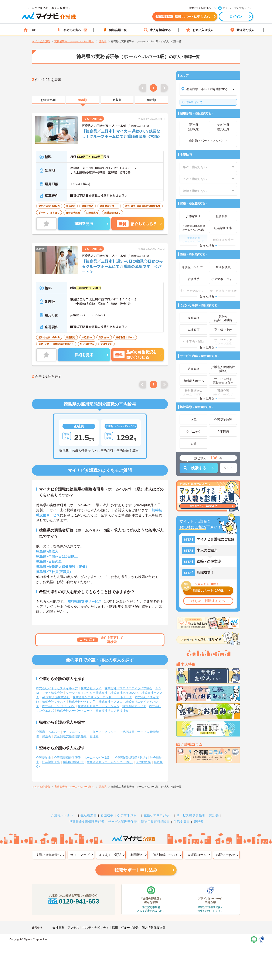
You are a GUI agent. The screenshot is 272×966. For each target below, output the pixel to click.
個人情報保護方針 (154, 927)
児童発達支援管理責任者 (70, 736)
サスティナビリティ (95, 927)
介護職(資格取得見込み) (131, 757)
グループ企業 (130, 927)
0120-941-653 (79, 901)
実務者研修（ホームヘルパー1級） (110, 762)
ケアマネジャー (128, 815)
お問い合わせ (225, 855)
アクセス (73, 927)
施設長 (46, 736)
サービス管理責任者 (122, 821)
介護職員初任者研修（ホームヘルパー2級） (83, 757)
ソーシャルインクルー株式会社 (87, 692)
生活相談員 (126, 732)
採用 (115, 927)
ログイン (236, 16)
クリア (228, 467)
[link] (48, 100)
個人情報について (165, 855)
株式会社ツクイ (91, 688)
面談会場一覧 (118, 30)
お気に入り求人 (203, 30)
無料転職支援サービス (85, 601)
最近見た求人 (245, 30)
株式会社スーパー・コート (75, 710)
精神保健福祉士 (73, 762)
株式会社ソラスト (54, 701)
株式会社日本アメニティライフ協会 (128, 688)
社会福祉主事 (51, 762)
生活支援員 (182, 821)
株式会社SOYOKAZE (124, 692)
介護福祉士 (43, 757)
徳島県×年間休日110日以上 (57, 556)
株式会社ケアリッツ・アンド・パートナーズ (102, 697)
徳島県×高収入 (47, 551)
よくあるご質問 (110, 855)
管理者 (94, 736)
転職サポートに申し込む (183, 16)
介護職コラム (197, 855)
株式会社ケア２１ (110, 701)
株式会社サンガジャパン (58, 706)
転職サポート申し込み (136, 870)
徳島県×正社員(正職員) (53, 572)
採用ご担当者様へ (48, 855)
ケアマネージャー (75, 732)
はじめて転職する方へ (208, 601)
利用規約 (136, 855)
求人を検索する (160, 30)
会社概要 (58, 927)
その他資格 (143, 762)
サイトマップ (79, 855)
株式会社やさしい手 (82, 701)
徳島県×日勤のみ (49, 561)
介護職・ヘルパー (48, 732)
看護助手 (107, 815)
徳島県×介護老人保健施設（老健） (62, 566)
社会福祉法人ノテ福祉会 (112, 710)
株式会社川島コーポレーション (98, 706)
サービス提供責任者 (190, 815)
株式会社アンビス (134, 706)
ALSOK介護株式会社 (56, 697)
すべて (194, 102)
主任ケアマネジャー (103, 732)
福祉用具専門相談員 (155, 821)
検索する (198, 468)
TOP (33, 30)
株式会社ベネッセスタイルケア (57, 688)
